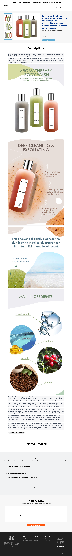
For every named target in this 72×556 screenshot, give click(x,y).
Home (14, 2)
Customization (54, 2)
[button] (8, 13)
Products (25, 536)
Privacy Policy (48, 541)
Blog (60, 2)
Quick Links (48, 536)
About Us (20, 2)
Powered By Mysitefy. (63, 553)
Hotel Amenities (46, 2)
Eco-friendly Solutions (36, 2)
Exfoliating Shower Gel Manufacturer (16, 432)
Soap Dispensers (26, 2)
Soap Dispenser (26, 538)
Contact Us (58, 7)
